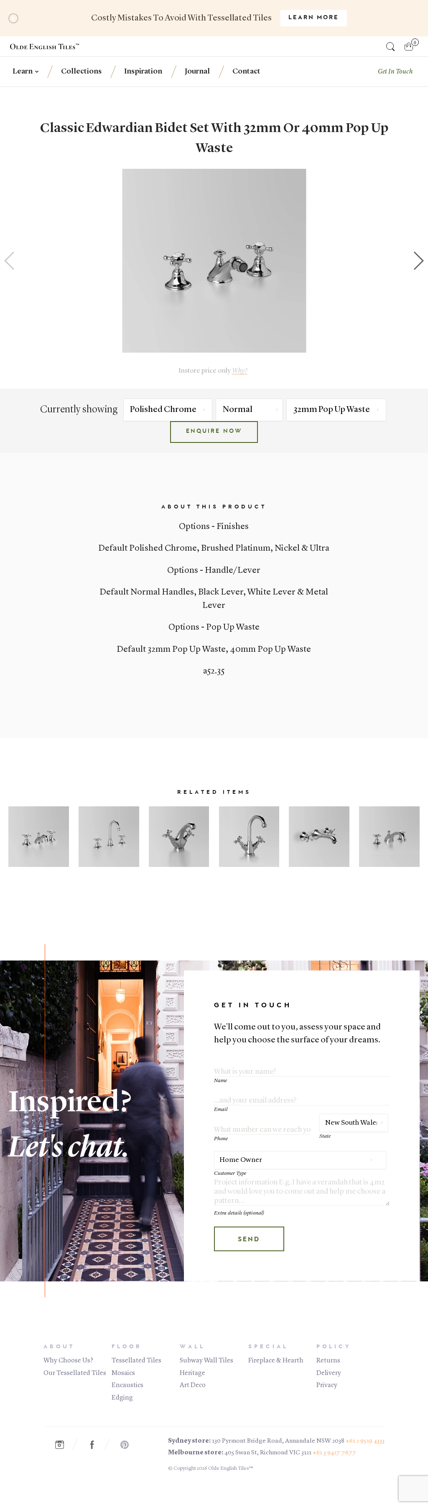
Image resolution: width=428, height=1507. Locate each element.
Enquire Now (214, 432)
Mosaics (123, 1373)
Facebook (96, 1445)
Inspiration (143, 71)
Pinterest (129, 1445)
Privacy (326, 1385)
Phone (221, 1138)
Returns (328, 1360)
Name (220, 1080)
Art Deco (193, 1385)
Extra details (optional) (239, 1212)
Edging (122, 1398)
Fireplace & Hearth (275, 1360)
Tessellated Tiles (136, 1360)
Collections (81, 71)
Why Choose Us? (68, 1360)
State (325, 1136)
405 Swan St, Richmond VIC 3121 (267, 1453)
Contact (246, 71)
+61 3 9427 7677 (334, 1453)
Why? (239, 370)
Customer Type (230, 1173)
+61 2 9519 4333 (365, 1441)
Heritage (192, 1373)
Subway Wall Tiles (206, 1360)
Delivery (328, 1373)
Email (220, 1109)
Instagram (64, 1445)
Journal (197, 71)
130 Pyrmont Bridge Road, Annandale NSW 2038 (278, 1441)
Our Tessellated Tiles (74, 1373)
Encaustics (127, 1385)
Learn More (313, 18)
